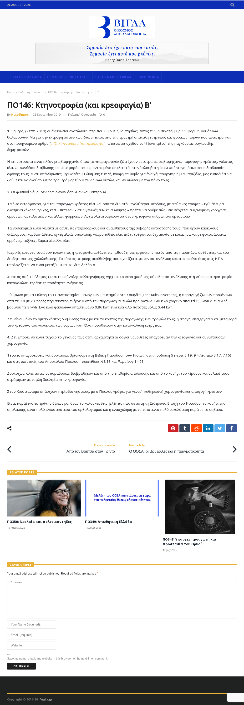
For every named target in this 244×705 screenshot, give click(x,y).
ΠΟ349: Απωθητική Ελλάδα (108, 521)
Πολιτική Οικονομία (31, 92)
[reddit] (196, 428)
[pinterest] (173, 428)
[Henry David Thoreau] (122, 53)
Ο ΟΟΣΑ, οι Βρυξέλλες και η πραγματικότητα (166, 448)
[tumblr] (184, 428)
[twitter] (219, 428)
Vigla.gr (46, 699)
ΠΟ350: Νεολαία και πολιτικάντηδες (39, 521)
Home (11, 92)
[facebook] (231, 428)
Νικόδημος (20, 114)
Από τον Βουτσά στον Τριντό (90, 448)
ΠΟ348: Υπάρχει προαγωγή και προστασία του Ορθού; (189, 541)
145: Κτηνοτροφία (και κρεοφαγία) (77, 143)
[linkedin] (208, 428)
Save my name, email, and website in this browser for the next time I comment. (57, 658)
